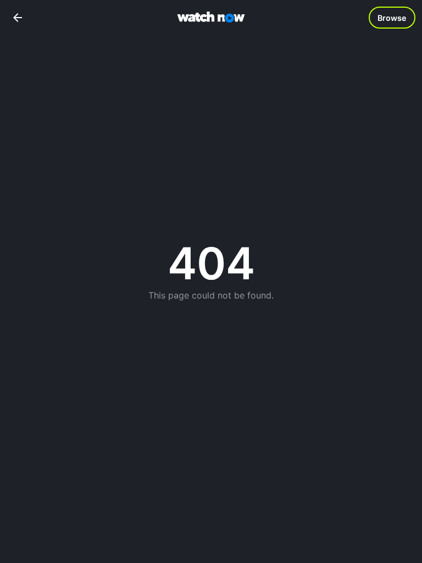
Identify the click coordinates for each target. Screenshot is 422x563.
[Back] (17, 17)
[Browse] (392, 18)
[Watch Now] (211, 18)
